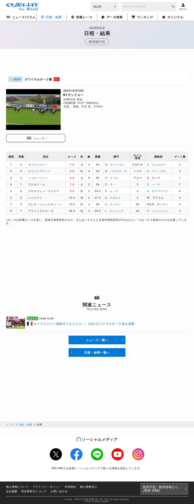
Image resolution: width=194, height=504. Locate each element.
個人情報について (17, 486)
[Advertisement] (97, 64)
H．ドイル (111, 178)
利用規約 (70, 486)
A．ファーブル (156, 171)
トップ (10, 424)
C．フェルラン (156, 164)
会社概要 (11, 491)
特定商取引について (34, 491)
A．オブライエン (158, 191)
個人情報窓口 (88, 486)
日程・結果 (25, 424)
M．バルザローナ (116, 171)
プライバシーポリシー (47, 486)
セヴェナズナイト (39, 171)
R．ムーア (111, 191)
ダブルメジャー (38, 164)
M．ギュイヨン (114, 164)
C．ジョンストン (158, 211)
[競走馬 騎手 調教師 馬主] (105, 6)
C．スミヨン (113, 204)
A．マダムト (113, 197)
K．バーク (153, 184)
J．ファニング (114, 211)
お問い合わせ (59, 491)
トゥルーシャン (38, 178)
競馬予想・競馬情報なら (160, 489)
